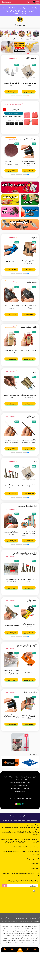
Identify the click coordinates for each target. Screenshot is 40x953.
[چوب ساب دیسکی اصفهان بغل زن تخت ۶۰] (28, 294)
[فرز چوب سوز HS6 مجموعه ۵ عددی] (11, 473)
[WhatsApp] (18, 804)
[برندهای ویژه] (29, 762)
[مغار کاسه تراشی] (10, 212)
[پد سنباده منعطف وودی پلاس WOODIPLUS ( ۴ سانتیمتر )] (28, 151)
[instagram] (16, 804)
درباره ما (20, 816)
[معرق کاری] (20, 187)
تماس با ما (13, 816)
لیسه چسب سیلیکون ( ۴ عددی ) (12, 116)
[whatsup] (21, 804)
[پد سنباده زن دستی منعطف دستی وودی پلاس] (28, 249)
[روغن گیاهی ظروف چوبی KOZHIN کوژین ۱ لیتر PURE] (28, 704)
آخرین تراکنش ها (7, 820)
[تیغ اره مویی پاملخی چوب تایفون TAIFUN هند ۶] (28, 429)
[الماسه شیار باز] (29, 212)
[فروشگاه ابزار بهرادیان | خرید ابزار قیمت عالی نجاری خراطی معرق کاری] (20, 19)
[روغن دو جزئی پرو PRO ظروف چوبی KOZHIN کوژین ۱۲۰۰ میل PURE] (28, 521)
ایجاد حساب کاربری (32, 820)
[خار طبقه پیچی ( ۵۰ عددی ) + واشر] (11, 72)
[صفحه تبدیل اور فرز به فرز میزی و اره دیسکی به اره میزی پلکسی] (11, 660)
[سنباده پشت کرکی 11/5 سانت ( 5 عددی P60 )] (11, 151)
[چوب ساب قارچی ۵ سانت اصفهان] (11, 521)
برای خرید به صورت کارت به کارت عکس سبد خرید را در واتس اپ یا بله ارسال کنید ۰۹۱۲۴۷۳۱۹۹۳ (20, 10)
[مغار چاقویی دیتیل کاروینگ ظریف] (11, 384)
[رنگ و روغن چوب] (20, 47)
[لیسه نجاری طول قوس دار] (11, 613)
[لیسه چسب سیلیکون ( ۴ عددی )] (31, 118)
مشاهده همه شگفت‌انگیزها (14, 104)
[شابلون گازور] (28, 660)
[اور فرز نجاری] (29, 199)
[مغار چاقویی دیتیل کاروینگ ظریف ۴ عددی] (28, 384)
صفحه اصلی (26, 816)
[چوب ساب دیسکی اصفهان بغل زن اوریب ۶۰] (11, 294)
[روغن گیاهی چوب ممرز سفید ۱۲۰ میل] (11, 339)
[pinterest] (24, 804)
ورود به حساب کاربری (19, 820)
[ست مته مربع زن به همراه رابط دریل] (28, 72)
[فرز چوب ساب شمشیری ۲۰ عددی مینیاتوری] (11, 568)
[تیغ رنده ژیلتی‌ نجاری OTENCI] (28, 613)
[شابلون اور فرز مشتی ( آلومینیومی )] (20, 742)
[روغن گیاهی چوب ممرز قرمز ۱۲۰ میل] (28, 339)
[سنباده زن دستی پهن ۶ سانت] (11, 249)
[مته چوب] (20, 224)
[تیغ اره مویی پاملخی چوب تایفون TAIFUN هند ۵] (11, 429)
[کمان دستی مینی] (10, 199)
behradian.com (6, 2)
